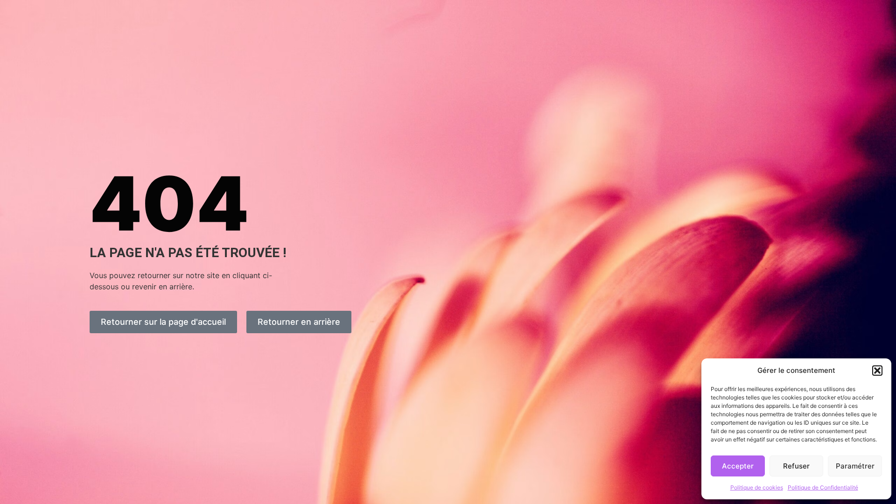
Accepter (738, 466)
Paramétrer (855, 466)
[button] (877, 370)
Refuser (796, 466)
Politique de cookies (756, 487)
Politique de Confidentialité (823, 487)
